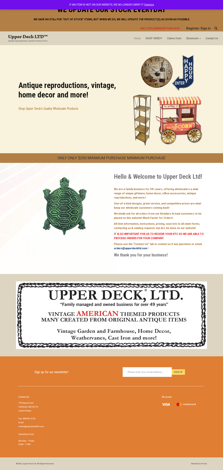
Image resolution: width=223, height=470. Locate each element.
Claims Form (174, 38)
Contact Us (212, 38)
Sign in (205, 28)
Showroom (192, 38)
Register (192, 28)
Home (137, 38)
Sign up (178, 372)
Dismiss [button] (149, 4)
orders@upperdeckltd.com (130, 248)
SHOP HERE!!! (154, 38)
